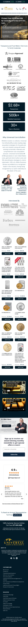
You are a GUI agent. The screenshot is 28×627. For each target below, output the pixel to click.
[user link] (25, 9)
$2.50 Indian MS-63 (19, 290)
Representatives (6, 608)
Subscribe (14, 454)
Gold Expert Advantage (8, 594)
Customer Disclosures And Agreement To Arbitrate (12, 579)
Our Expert (5, 601)
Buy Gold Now (6, 36)
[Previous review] (1, 494)
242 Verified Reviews (14, 475)
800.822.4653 (18, 515)
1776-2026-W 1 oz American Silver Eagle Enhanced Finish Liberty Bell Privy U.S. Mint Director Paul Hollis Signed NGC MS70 (20, 358)
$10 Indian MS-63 (6, 312)
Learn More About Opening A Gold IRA (11, 31)
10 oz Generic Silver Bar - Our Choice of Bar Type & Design (7, 292)
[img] (14, 473)
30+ (14, 125)
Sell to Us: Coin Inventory (8, 575)
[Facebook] (11, 558)
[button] (2, 9)
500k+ (14, 115)
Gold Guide (5, 596)
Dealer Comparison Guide (9, 600)
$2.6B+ (14, 105)
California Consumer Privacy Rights (11, 585)
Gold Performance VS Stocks (9, 598)
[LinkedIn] (17, 558)
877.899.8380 (17, 525)
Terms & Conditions (7, 576)
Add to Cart (7, 253)
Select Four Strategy (7, 603)
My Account (6, 569)
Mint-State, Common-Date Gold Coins (11, 607)
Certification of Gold (7, 605)
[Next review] (26, 494)
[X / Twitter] (14, 558)
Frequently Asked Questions (9, 573)
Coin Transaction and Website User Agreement (13, 581)
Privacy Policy (6, 583)
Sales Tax (5, 610)
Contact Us (5, 571)
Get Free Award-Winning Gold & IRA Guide (12, 27)
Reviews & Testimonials (8, 587)
